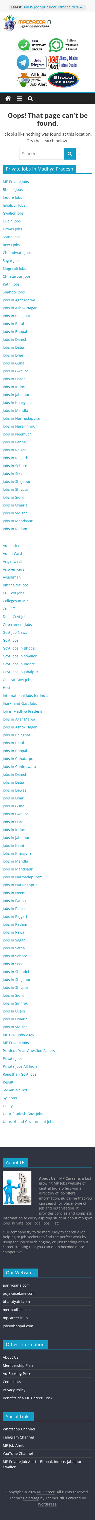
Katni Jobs (11, 284)
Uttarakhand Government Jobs (28, 1121)
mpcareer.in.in (15, 1317)
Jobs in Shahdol (16, 971)
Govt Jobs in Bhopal (19, 648)
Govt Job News (15, 632)
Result (8, 1082)
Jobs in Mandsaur (18, 520)
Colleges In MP (15, 600)
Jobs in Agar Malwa (19, 300)
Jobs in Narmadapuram (23, 418)
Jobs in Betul (13, 323)
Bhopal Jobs (13, 189)
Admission (12, 545)
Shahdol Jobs (14, 292)
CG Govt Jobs (13, 592)
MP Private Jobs (16, 181)
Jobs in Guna (13, 363)
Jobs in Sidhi (13, 497)
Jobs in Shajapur (17, 481)
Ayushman (12, 577)
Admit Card (12, 553)
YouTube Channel (18, 1453)
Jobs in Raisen (15, 449)
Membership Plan (18, 1365)
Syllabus (10, 1097)
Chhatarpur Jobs (17, 276)
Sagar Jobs (12, 260)
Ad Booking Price (17, 1373)
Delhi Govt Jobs (15, 616)
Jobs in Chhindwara (19, 766)
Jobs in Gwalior (15, 371)
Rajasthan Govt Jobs (19, 1074)
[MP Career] (8, 98)
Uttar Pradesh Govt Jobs (23, 1113)
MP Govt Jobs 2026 (18, 1034)
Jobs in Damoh (15, 339)
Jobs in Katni (13, 845)
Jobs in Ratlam (15, 528)
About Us (10, 1357)
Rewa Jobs (11, 244)
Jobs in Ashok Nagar (20, 307)
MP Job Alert (13, 1445)
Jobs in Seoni (14, 473)
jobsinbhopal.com (18, 1326)
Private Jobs (13, 1058)
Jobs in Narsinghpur (20, 426)
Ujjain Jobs (12, 221)
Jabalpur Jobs (14, 205)
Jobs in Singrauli (16, 1003)
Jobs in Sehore (15, 465)
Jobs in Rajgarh (15, 457)
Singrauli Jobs (14, 268)
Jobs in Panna (14, 442)
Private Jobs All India (20, 1066)
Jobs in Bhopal (15, 331)
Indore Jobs (12, 197)
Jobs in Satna (14, 948)
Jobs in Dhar (13, 355)
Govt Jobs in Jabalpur (20, 671)
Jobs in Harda (14, 378)
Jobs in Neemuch (17, 434)
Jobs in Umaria (15, 505)
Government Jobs (17, 624)
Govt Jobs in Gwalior (20, 656)
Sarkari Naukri (15, 1090)
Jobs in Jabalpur (16, 394)
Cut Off (9, 608)
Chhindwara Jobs (17, 252)
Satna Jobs (12, 236)
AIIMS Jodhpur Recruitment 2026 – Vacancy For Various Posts (53, 10)
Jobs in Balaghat (16, 315)
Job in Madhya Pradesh (22, 711)
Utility (8, 1105)
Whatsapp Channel (19, 1429)
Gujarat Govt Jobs (17, 679)
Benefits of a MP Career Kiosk (27, 1398)
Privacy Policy (14, 1389)
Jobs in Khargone (17, 402)
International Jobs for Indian (27, 695)
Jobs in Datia (13, 347)
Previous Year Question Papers (29, 1050)
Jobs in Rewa (13, 932)
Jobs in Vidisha (15, 513)
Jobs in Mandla (15, 410)
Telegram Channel (18, 1437)
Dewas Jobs (12, 229)
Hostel (8, 687)
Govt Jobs (10, 640)
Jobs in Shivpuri (16, 489)
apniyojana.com (16, 1285)
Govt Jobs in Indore (19, 664)
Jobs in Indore (14, 386)
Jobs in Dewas (14, 790)
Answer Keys (13, 569)
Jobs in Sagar (14, 940)
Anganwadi (12, 561)
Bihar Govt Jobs (16, 585)
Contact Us (12, 1381)
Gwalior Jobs (13, 213)
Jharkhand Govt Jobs (20, 703)
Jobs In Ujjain (14, 1011)
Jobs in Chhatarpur (19, 758)
